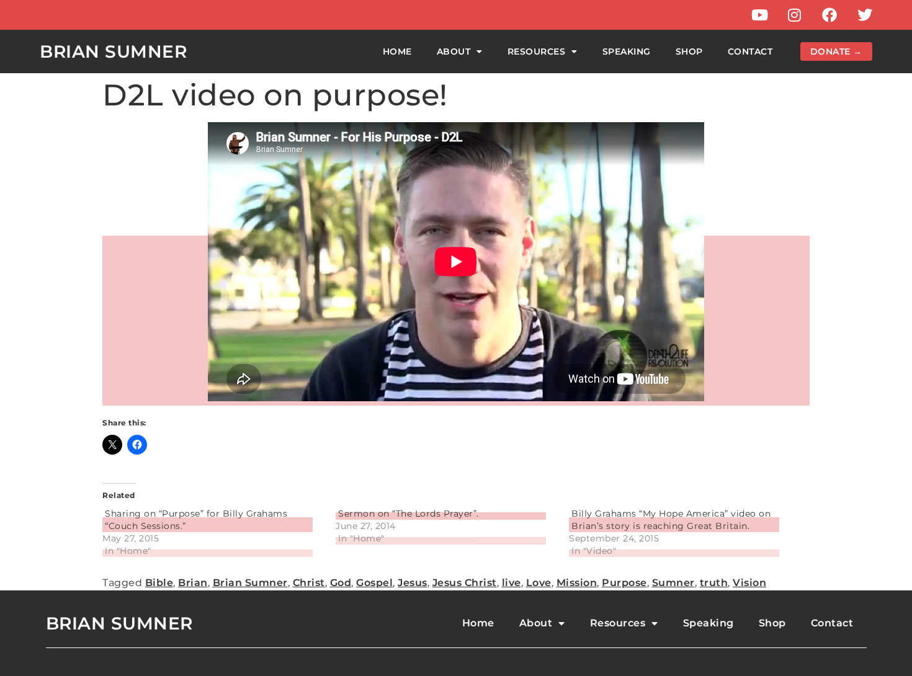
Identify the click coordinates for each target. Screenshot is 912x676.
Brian (193, 583)
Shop (689, 51)
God (341, 583)
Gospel (374, 583)
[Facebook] (829, 14)
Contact (750, 51)
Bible (159, 583)
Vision (749, 583)
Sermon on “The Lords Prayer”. (408, 513)
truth (714, 583)
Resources (536, 51)
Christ (309, 583)
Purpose (624, 583)
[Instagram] (794, 14)
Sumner (673, 583)
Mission (577, 583)
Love (539, 583)
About (454, 51)
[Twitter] (864, 14)
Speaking (626, 51)
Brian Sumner (113, 51)
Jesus (412, 583)
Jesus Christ (464, 583)
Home (397, 51)
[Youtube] (759, 14)
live (511, 583)
